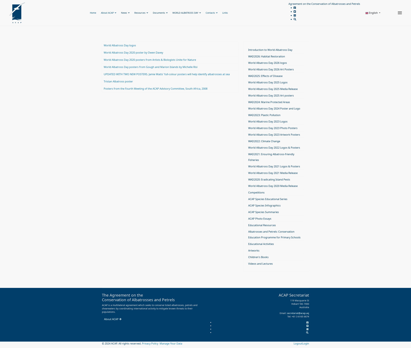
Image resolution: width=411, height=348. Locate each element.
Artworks (253, 250)
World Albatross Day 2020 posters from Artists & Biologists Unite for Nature (150, 60)
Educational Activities (261, 244)
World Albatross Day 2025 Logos (268, 82)
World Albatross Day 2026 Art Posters (271, 69)
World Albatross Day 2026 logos (267, 63)
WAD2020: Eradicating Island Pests (269, 179)
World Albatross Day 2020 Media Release (273, 186)
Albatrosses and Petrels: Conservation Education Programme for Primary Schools (274, 234)
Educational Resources (262, 225)
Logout (298, 343)
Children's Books (258, 257)
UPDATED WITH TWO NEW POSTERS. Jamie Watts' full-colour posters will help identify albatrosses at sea (167, 74)
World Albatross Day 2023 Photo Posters (272, 128)
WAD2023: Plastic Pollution (264, 115)
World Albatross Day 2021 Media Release (273, 173)
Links (225, 12)
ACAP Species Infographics (264, 205)
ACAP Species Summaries (263, 212)
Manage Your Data (171, 343)
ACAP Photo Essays (259, 218)
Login (305, 343)
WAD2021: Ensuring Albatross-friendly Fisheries (271, 157)
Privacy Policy (150, 343)
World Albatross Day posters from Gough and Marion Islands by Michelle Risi (150, 67)
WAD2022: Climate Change (264, 141)
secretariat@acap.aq (298, 313)
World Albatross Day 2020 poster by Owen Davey (133, 52)
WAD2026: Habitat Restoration (266, 56)
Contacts (210, 12)
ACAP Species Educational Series (267, 199)
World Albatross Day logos (120, 45)
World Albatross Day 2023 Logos (268, 121)
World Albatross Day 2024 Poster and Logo (274, 108)
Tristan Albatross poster (118, 81)
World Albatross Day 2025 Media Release (273, 89)
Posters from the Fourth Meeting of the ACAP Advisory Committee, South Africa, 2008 (155, 88)
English (373, 13)
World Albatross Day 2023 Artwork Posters (274, 134)
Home (93, 12)
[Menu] (400, 13)
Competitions (256, 192)
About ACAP (107, 12)
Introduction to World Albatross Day (270, 50)
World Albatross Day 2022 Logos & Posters (274, 147)
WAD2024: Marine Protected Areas (269, 102)
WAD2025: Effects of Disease (265, 76)
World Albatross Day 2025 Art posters (271, 95)
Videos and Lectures (260, 263)
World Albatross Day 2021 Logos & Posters (274, 166)
